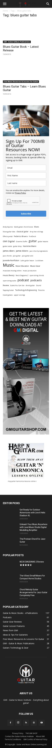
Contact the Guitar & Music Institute (19, 736)
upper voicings (19, 295)
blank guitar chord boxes (23, 227)
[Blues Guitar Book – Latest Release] (26, 31)
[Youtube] (41, 723)
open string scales (9, 281)
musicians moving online (12, 271)
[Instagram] (18, 722)
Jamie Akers (22, 250)
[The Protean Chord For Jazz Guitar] (10, 542)
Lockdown (39, 261)
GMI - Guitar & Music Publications (17, 42)
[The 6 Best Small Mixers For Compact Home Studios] (10, 579)
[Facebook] (10, 723)
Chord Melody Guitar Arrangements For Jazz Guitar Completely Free (33, 592)
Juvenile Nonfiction (11, 260)
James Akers (9, 250)
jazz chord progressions (39, 251)
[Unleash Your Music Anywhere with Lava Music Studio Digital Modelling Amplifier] (10, 528)
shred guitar (30, 285)
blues (36, 227)
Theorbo (41, 290)
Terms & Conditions (13, 739)
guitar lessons (43, 241)
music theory (8, 275)
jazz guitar (17, 256)
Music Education (22, 266)
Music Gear (35, 266)
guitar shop (17, 246)
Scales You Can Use (17, 285)
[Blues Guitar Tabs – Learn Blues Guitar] (26, 71)
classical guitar (22, 231)
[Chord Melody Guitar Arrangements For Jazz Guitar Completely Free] (10, 593)
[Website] (34, 723)
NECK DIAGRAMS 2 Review (32, 562)
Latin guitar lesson (27, 261)
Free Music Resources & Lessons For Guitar (21, 82)
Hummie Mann (29, 246)
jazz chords (7, 256)
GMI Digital (9, 241)
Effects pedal (8, 236)
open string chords (37, 275)
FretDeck (32, 236)
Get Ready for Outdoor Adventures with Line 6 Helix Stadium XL (32, 513)
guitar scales (7, 246)
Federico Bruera (21, 236)
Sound (38, 285)
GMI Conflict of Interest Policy (35, 739)
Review (6, 285)
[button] (4, 4)
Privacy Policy (20, 193)
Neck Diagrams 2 (22, 275)
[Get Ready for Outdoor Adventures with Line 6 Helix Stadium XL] (10, 513)
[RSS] (26, 723)
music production (29, 271)
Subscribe (26, 213)
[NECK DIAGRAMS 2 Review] (10, 565)
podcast (23, 280)
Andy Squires (8, 227)
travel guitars (8, 295)
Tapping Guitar (8, 290)
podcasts (36, 280)
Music (8, 265)
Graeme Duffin (21, 241)
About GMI (40, 736)
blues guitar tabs (9, 232)
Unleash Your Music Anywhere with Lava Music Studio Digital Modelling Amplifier (33, 527)
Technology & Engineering (26, 290)
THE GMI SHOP (31, 733)
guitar (33, 240)
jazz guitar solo (27, 256)
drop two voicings (36, 232)
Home (5, 11)
